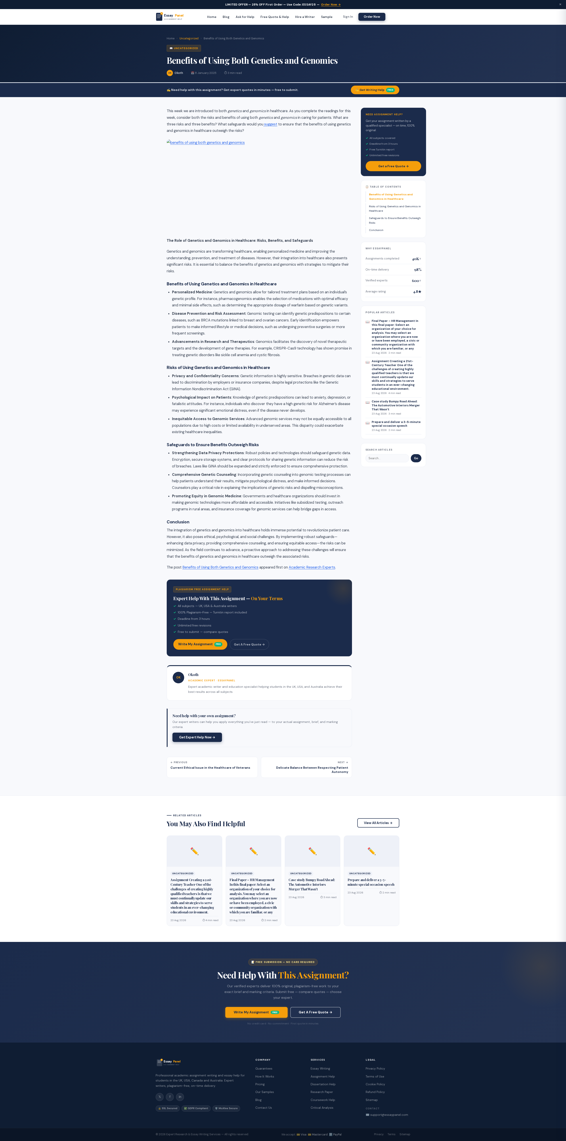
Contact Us (263, 1108)
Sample (327, 17)
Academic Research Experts (312, 567)
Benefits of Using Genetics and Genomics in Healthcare (391, 197)
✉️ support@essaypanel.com (387, 1115)
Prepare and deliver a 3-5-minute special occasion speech (371, 882)
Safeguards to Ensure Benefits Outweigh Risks (395, 220)
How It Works (264, 1076)
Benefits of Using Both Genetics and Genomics (220, 567)
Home (211, 17)
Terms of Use (375, 1076)
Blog (226, 17)
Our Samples (264, 1092)
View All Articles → (378, 823)
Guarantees (263, 1068)
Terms (392, 1134)
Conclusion (376, 230)
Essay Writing (320, 1068)
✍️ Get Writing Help (374, 90)
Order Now (372, 17)
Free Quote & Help (274, 17)
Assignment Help (323, 1076)
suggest (270, 124)
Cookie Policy (375, 1084)
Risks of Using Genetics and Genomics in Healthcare (395, 209)
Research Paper (322, 1092)
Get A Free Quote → (249, 644)
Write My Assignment (199, 644)
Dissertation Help (323, 1084)
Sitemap (372, 1100)
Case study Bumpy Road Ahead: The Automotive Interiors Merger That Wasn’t (312, 884)
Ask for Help (245, 17)
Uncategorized (189, 38)
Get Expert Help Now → (197, 737)
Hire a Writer (305, 17)
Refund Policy (375, 1092)
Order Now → (331, 4)
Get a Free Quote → (393, 166)
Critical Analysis (322, 1108)
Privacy (379, 1134)
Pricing (260, 1084)
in (180, 1097)
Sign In (348, 17)
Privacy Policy (375, 1068)
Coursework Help (323, 1100)
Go (416, 458)
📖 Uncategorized (184, 48)
